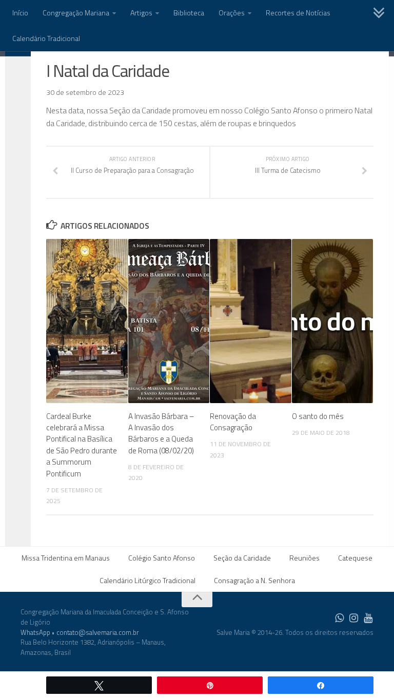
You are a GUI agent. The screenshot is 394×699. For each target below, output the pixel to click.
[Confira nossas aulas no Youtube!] (368, 618)
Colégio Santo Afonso (161, 557)
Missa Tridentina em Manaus (66, 557)
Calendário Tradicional (46, 38)
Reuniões (304, 557)
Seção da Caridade (242, 557)
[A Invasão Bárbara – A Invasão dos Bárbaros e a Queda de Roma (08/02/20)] (169, 321)
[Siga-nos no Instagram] (354, 618)
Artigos (141, 12)
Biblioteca (188, 12)
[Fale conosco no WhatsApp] (339, 618)
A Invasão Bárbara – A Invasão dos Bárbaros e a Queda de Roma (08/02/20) (161, 433)
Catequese (355, 557)
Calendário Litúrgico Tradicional (147, 580)
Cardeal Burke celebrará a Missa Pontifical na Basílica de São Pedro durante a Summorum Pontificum (81, 445)
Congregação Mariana (76, 12)
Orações (232, 12)
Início (20, 12)
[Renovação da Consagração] (250, 321)
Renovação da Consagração (233, 421)
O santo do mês (318, 416)
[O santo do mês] (332, 321)
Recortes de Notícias (298, 12)
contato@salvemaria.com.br (97, 632)
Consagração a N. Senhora (254, 580)
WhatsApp (35, 632)
